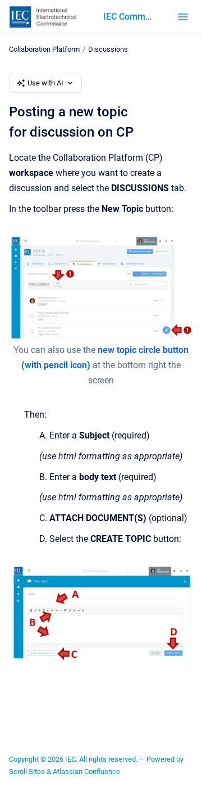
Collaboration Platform (44, 49)
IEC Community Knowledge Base (129, 16)
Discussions (108, 49)
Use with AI (45, 83)
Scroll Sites (27, 771)
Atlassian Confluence (86, 771)
